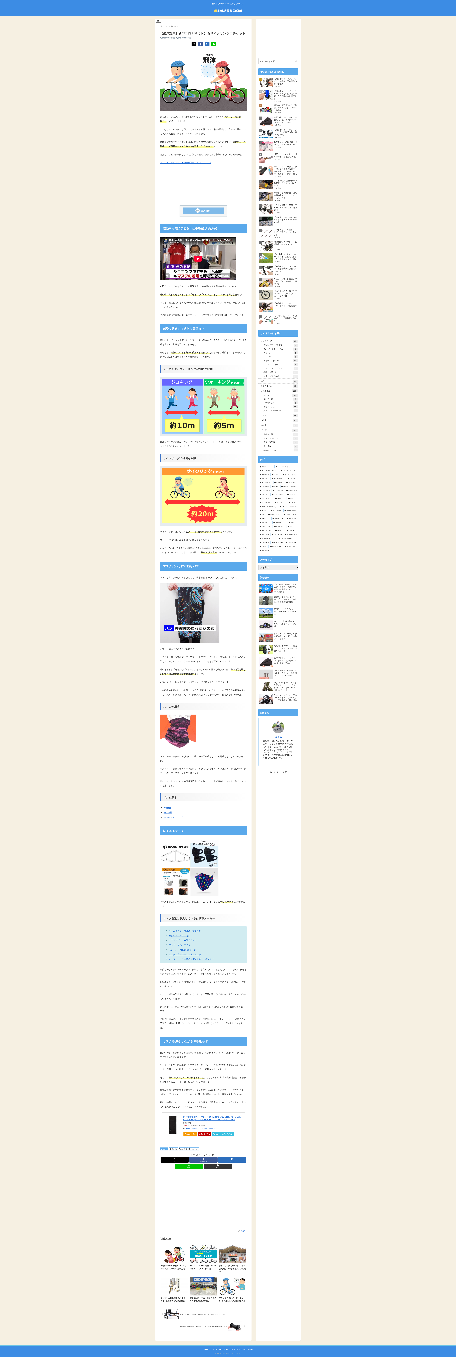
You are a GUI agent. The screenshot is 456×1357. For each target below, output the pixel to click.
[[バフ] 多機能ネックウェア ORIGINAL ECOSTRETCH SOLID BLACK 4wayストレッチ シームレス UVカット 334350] (172, 1124)
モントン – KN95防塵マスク (182, 949)
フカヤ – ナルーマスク (179, 944)
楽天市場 (168, 812)
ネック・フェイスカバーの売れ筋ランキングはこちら (185, 162)
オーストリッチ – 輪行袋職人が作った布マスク (191, 959)
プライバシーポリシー (219, 1349)
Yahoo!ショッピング (173, 817)
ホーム (206, 1349)
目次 (203, 210)
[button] (218, 1166)
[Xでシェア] (194, 44)
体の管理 (184, 1149)
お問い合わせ (248, 1349)
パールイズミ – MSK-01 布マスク (185, 930)
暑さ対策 (174, 1149)
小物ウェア (194, 1149)
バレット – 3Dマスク (179, 935)
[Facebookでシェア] (200, 44)
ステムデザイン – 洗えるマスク (184, 940)
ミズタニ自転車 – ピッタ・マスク (185, 954)
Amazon (167, 807)
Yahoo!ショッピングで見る (222, 1134)
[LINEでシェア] (213, 44)
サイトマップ (235, 1349)
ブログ (165, 1149)
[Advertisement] (203, 185)
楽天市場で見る (204, 1134)
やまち (278, 737)
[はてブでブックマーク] (207, 44)
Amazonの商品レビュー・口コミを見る (200, 1128)
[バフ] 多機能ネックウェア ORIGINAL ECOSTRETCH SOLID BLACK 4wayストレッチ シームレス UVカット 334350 (212, 1118)
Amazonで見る (190, 1134)
